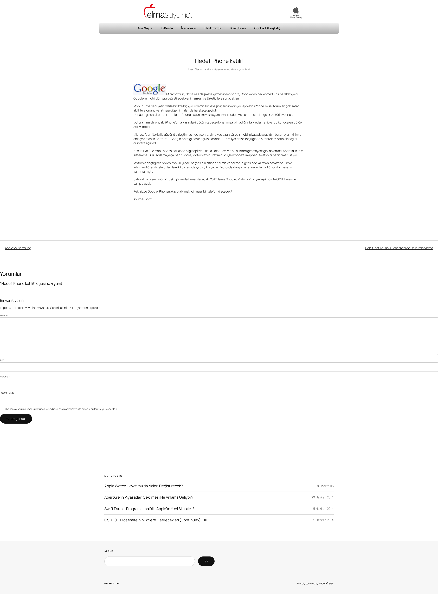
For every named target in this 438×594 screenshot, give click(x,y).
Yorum (4, 315)
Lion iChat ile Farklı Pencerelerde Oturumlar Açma (399, 248)
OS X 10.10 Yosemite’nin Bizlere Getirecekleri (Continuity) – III (155, 520)
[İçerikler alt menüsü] (195, 28)
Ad (2, 360)
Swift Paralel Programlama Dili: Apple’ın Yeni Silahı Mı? (149, 509)
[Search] (206, 561)
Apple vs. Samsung (18, 248)
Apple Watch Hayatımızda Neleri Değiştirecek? (143, 486)
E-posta (5, 376)
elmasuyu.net (111, 583)
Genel (219, 69)
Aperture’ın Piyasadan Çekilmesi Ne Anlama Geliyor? (148, 497)
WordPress (326, 583)
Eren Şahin (195, 69)
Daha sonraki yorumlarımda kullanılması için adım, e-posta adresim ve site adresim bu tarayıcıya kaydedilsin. (60, 409)
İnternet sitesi (7, 392)
